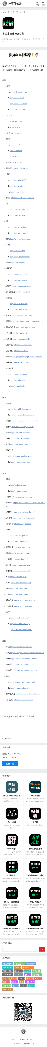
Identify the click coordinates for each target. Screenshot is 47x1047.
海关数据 (31, 964)
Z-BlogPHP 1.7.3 (28, 1043)
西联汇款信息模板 (35, 849)
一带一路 (30, 982)
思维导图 (28, 967)
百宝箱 (18, 12)
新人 (14, 978)
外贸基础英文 (12, 875)
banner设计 (11, 849)
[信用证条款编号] (35, 893)
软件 (17, 967)
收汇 (16, 986)
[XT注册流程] (35, 787)
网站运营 (7, 989)
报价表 (35, 822)
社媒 (24, 986)
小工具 (18, 975)
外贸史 (36, 971)
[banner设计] (12, 840)
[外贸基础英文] (12, 866)
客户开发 (7, 739)
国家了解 (37, 975)
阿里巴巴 (7, 971)
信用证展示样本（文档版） (36, 875)
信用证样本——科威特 (11, 928)
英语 (6, 978)
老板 (30, 978)
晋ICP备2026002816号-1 (27, 1039)
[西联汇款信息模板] (35, 840)
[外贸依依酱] (4, 3)
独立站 (18, 971)
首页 (12, 12)
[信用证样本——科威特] (12, 920)
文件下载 (37, 39)
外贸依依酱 (15, 3)
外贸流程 (19, 964)
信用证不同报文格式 (11, 902)
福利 (14, 982)
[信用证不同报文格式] (12, 893)
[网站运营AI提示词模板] (12, 787)
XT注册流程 (35, 796)
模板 (6, 982)
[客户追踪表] (12, 813)
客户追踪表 (12, 822)
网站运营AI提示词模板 (11, 796)
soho (27, 971)
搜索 (43, 5)
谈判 (22, 978)
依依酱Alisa (8, 39)
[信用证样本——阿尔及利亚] (35, 920)
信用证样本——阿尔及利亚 (36, 928)
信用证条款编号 (35, 902)
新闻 (38, 978)
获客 (32, 986)
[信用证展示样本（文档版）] (35, 866)
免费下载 (10, 763)
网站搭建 (8, 964)
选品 (27, 975)
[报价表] (35, 813)
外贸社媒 (7, 975)
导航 (37, 5)
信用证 (7, 986)
